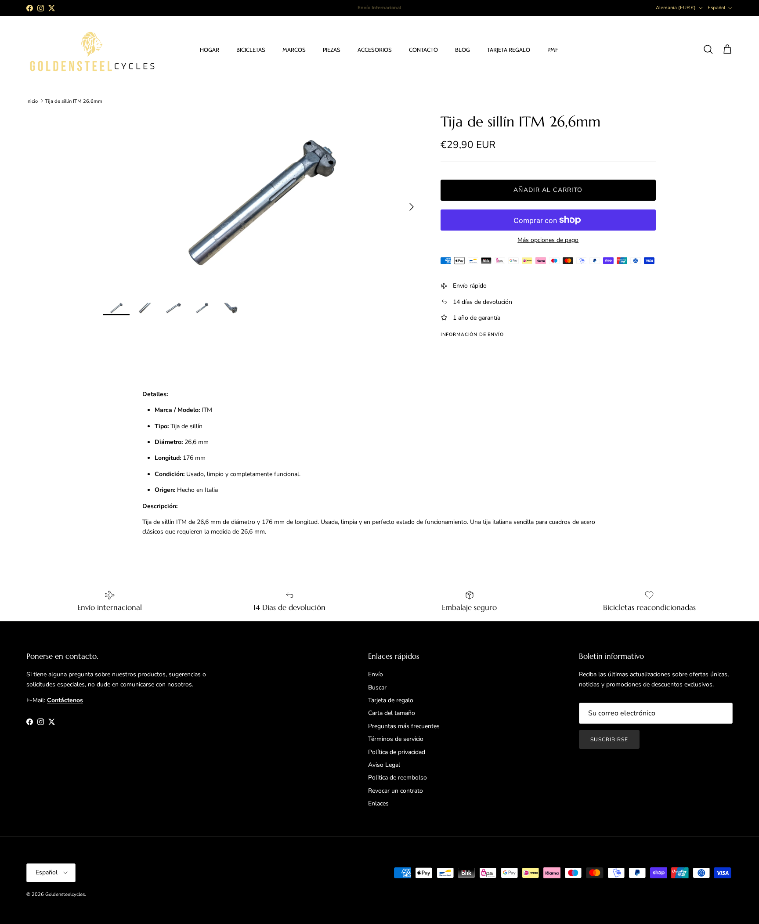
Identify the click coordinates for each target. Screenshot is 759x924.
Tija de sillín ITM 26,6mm (73, 100)
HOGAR (209, 49)
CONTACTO (423, 49)
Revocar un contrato (395, 791)
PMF (552, 49)
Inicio (32, 100)
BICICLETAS (250, 49)
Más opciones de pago (547, 240)
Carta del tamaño (391, 713)
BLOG (462, 49)
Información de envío (472, 334)
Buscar (377, 687)
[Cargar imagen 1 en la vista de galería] (262, 202)
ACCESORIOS (375, 49)
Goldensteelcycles (65, 894)
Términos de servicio (395, 739)
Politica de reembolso (397, 777)
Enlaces (378, 803)
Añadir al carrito (547, 190)
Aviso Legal (384, 765)
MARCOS (294, 49)
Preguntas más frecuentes (404, 726)
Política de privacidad (396, 752)
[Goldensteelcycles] (92, 50)
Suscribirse (609, 739)
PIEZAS (331, 49)
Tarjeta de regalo (390, 700)
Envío (375, 674)
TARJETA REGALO (508, 49)
